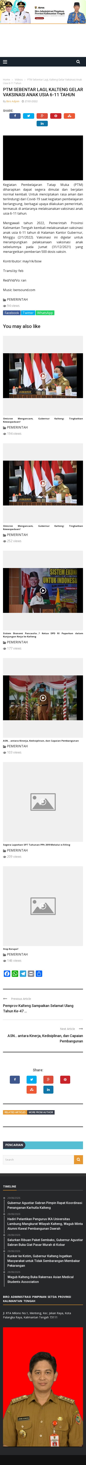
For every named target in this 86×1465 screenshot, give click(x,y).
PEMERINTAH (17, 299)
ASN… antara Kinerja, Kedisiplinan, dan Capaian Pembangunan (41, 740)
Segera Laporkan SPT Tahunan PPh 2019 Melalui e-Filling (36, 844)
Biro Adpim (12, 101)
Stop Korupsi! (10, 948)
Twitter (28, 313)
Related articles (15, 1112)
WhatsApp (45, 313)
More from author (41, 1112)
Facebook (12, 313)
